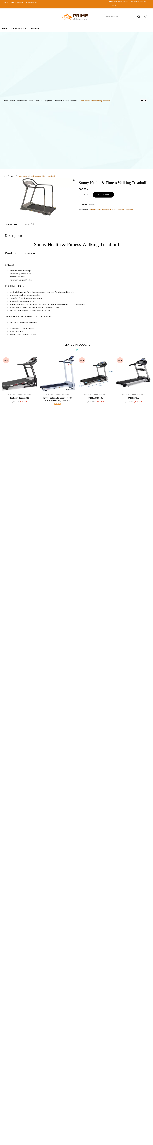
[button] (87, 204)
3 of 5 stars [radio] (76, 1131)
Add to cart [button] (19, 407)
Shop (13, 176)
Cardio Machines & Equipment (40, 101)
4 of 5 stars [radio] (79, 1131)
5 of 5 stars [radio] (81, 1131)
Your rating (76, 1128)
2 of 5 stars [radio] (74, 1131)
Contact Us (31, 3)
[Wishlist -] (145, 17)
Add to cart (103, 195)
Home (6, 3)
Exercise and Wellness (18, 101)
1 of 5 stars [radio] (72, 1131)
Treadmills (59, 101)
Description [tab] (11, 224)
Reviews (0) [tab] (28, 224)
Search (137, 16)
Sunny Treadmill (71, 101)
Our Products (17, 3)
